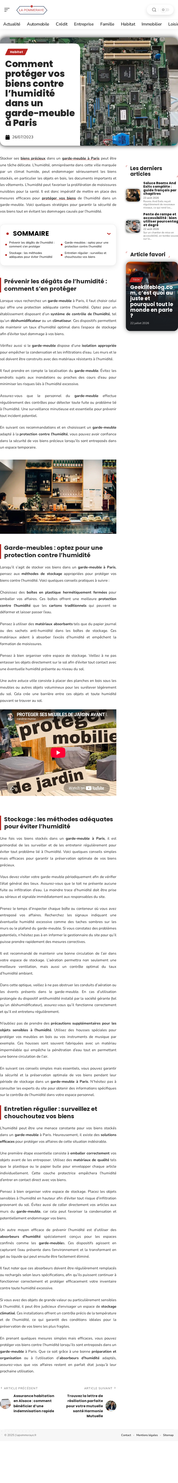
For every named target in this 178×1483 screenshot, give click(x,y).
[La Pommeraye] (31, 9)
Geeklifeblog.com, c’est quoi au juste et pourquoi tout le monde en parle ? (151, 301)
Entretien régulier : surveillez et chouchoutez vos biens (85, 255)
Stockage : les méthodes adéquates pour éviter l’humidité (30, 255)
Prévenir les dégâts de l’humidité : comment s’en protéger (31, 244)
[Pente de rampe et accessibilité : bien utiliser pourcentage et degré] (133, 226)
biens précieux (33, 158)
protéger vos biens (59, 198)
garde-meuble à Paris (81, 158)
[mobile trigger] (8, 9)
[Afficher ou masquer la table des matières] (79, 233)
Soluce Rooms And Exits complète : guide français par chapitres (159, 188)
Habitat (16, 52)
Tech (136, 279)
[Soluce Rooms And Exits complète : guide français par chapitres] (133, 195)
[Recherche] (154, 9)
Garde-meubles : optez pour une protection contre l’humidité (86, 244)
